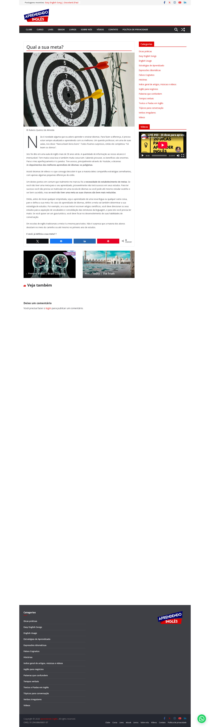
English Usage (145, 60)
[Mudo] (178, 155)
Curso (40, 29)
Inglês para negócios (148, 89)
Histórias (143, 79)
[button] (201, 718)
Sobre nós (86, 29)
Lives (50, 29)
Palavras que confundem (150, 93)
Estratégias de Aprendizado (151, 65)
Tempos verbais (146, 98)
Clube (29, 29)
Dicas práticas (145, 51)
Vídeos (100, 29)
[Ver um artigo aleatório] (183, 29)
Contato (113, 29)
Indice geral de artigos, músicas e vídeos (157, 84)
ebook (61, 29)
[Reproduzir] (142, 155)
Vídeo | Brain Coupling (46, 273)
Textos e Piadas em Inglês (151, 103)
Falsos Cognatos (146, 75)
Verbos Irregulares (147, 112)
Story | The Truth (100, 273)
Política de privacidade (135, 29)
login (48, 308)
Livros (72, 29)
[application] (162, 145)
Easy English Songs (147, 56)
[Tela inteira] (182, 155)
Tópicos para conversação (151, 108)
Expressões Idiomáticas (150, 70)
